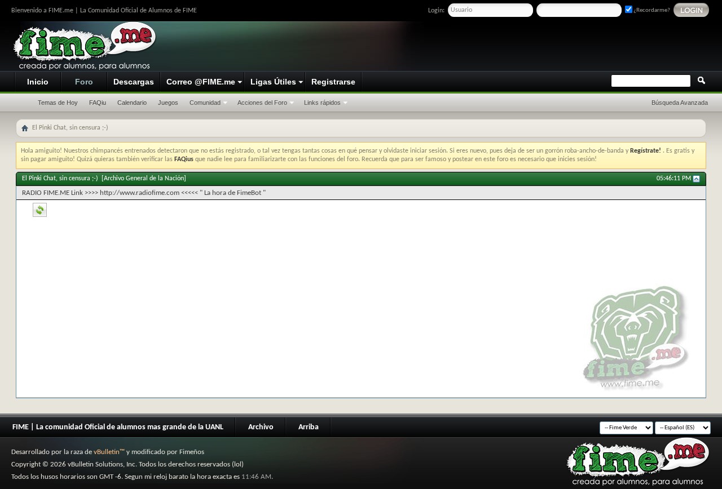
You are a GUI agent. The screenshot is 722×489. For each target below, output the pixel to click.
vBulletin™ (109, 452)
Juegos (168, 102)
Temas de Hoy (58, 102)
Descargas (133, 81)
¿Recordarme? (651, 10)
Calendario (132, 102)
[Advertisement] (499, 46)
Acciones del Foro (262, 102)
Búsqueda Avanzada (679, 102)
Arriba (308, 427)
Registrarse (333, 81)
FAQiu (97, 102)
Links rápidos (322, 102)
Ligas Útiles (273, 81)
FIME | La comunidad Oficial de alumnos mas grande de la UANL (117, 427)
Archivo (261, 427)
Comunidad (205, 102)
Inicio (38, 81)
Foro (84, 81)
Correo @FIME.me (200, 81)
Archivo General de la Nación (144, 178)
